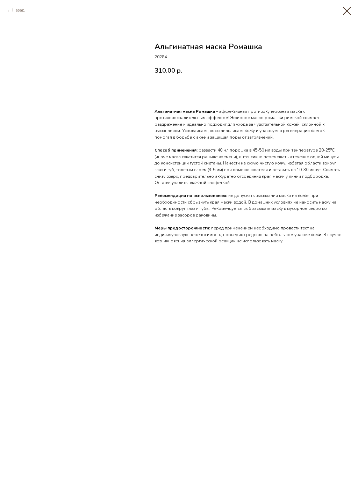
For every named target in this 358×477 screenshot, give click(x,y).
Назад (18, 10)
